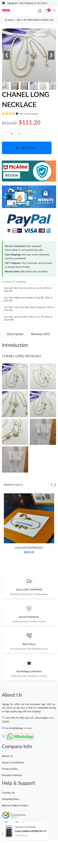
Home (10, 20)
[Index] (40, 11)
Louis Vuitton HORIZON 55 (30, 831)
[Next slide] (55, 484)
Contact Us (8, 792)
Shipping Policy (10, 799)
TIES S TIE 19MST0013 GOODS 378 (34, 20)
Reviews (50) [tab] (40, 334)
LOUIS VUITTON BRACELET (29, 548)
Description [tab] (15, 334)
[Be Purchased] (9, 831)
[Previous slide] (51, 484)
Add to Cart (28, 147)
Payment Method (12, 775)
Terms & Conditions (13, 762)
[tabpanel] (29, 526)
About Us (7, 756)
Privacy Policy (10, 769)
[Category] (54, 11)
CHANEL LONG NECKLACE (21, 356)
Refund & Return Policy (15, 805)
